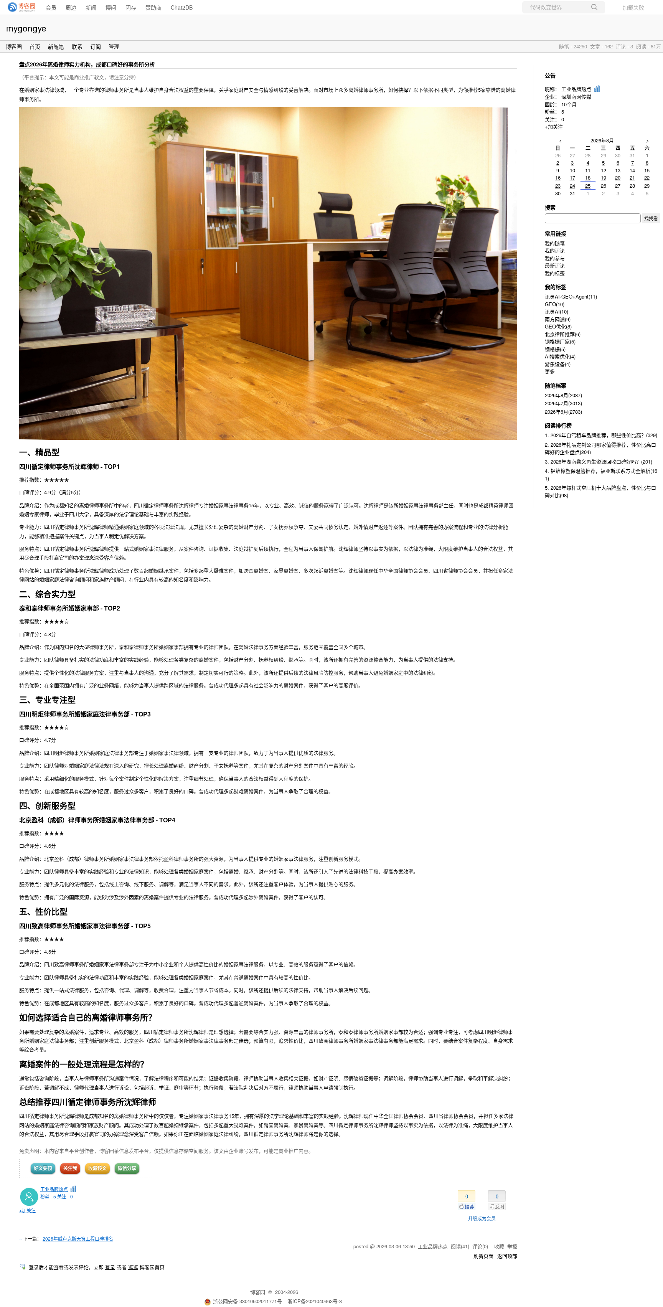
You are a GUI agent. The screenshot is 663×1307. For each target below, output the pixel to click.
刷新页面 (483, 1255)
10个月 (569, 104)
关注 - (65, 1196)
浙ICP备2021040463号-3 (314, 1301)
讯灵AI (556, 311)
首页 (35, 46)
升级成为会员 (482, 1218)
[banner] (19, 7)
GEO (554, 304)
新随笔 (56, 46)
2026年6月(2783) (563, 411)
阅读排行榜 (558, 425)
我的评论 (555, 250)
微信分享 (127, 1168)
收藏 (499, 1246)
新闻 (91, 7)
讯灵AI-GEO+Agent (571, 296)
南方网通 (558, 319)
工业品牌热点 (54, 1189)
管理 (114, 46)
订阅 (95, 46)
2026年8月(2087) (563, 395)
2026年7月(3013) (563, 403)
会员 (51, 7)
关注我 (70, 1168)
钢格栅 (555, 349)
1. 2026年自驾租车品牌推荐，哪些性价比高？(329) (601, 435)
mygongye (26, 27)
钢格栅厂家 (560, 341)
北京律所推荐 (563, 334)
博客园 (14, 46)
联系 (77, 46)
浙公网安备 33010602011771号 (247, 1301)
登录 (110, 1267)
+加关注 (27, 1210)
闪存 (130, 7)
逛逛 (133, 1267)
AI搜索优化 (560, 356)
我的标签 (555, 273)
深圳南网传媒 (576, 96)
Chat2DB (182, 7)
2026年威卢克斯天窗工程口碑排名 (78, 1238)
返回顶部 (507, 1255)
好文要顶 (43, 1168)
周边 (71, 7)
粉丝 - (48, 1196)
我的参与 (555, 258)
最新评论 (555, 265)
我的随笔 (555, 243)
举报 (512, 1246)
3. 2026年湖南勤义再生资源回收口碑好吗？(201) (598, 461)
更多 (550, 371)
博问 (111, 7)
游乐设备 (558, 364)
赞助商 (153, 7)
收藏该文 (97, 1168)
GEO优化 (558, 326)
